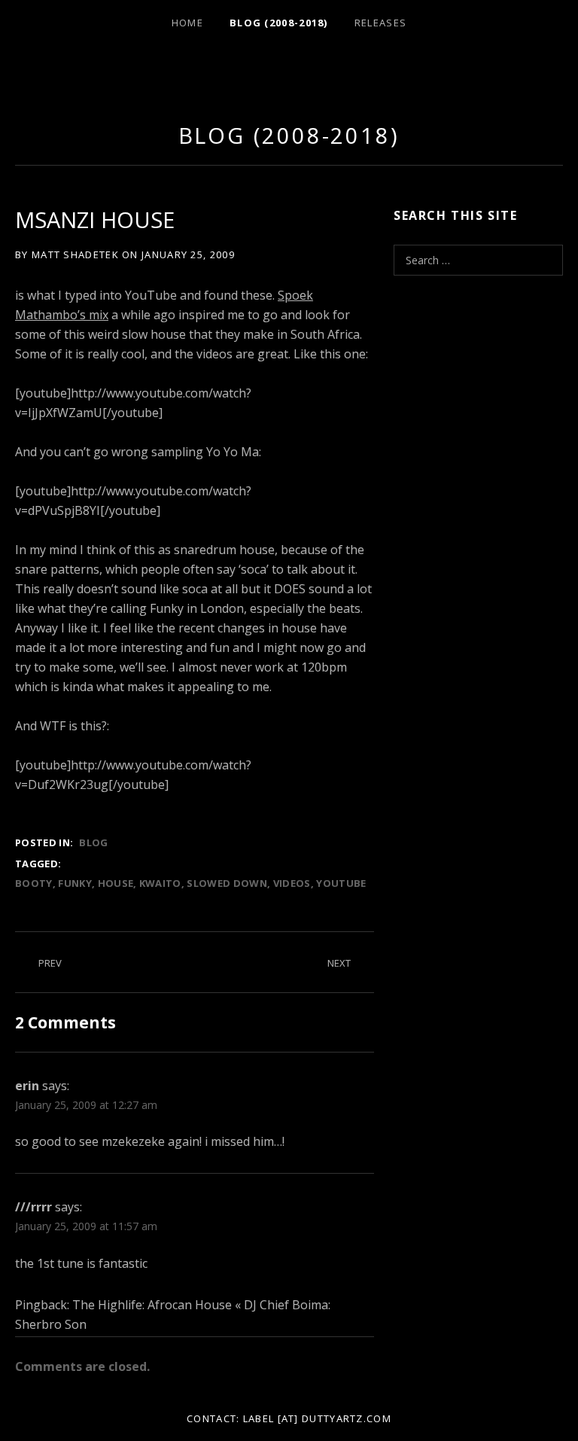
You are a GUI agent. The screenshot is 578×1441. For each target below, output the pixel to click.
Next (339, 963)
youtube (341, 883)
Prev (50, 963)
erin (27, 1085)
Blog (93, 842)
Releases (380, 22)
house (116, 883)
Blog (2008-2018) (279, 22)
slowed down (227, 883)
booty (34, 883)
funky (75, 883)
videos (292, 883)
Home (187, 22)
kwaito (160, 883)
